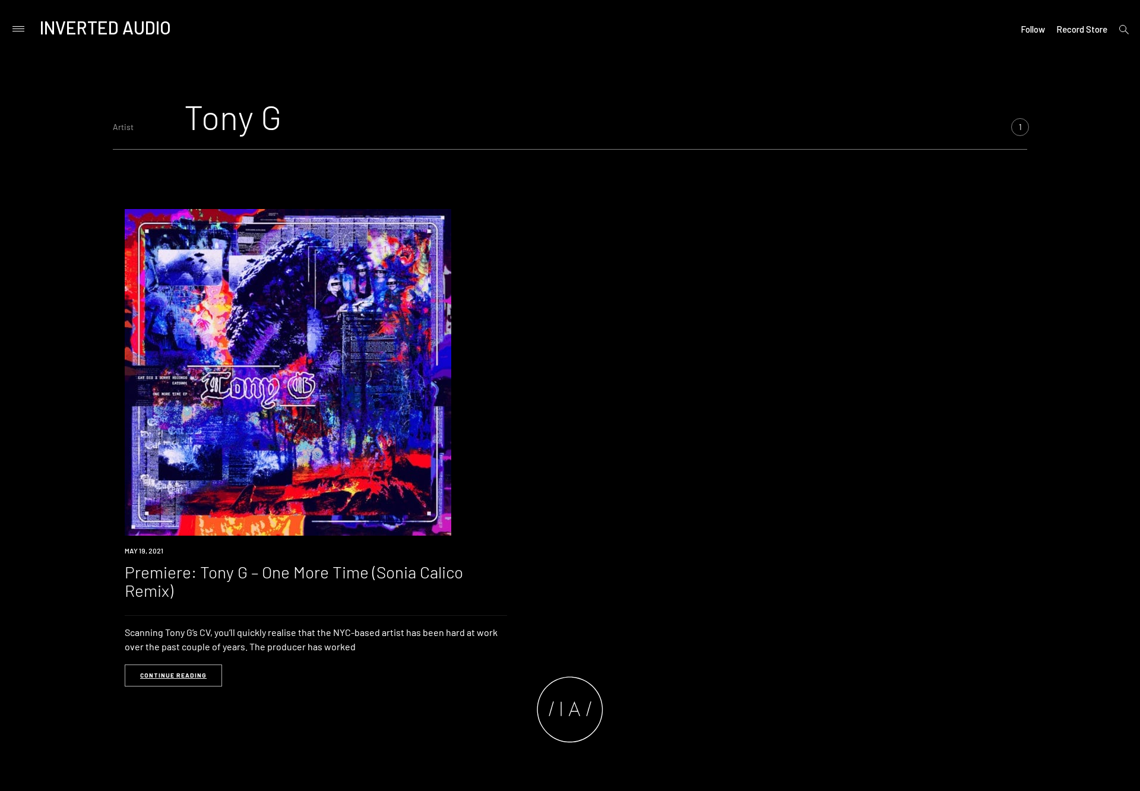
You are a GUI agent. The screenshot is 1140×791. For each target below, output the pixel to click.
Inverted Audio (105, 27)
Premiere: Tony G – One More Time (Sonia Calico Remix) (294, 581)
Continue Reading (173, 675)
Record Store (1081, 29)
